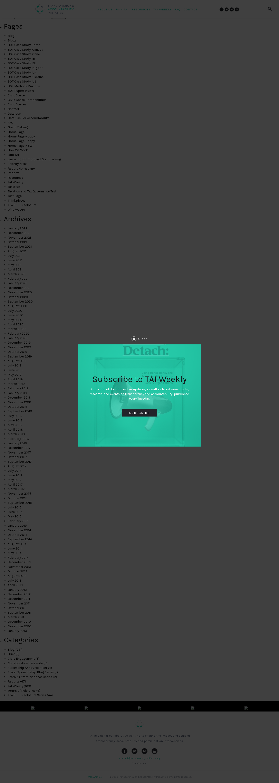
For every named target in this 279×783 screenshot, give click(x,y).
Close (142, 339)
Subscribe (139, 413)
